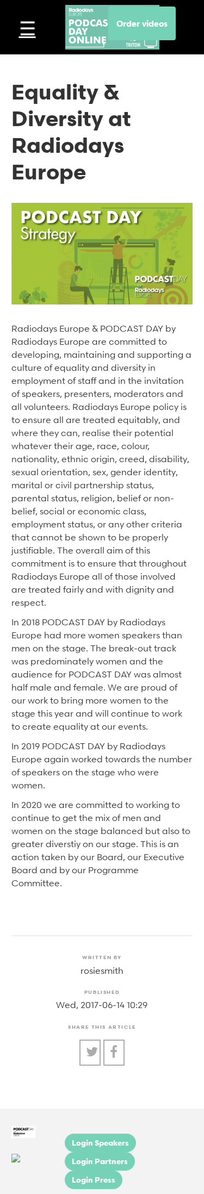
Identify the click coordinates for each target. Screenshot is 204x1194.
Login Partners (100, 1161)
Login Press (93, 1179)
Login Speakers (100, 1142)
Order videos (142, 23)
